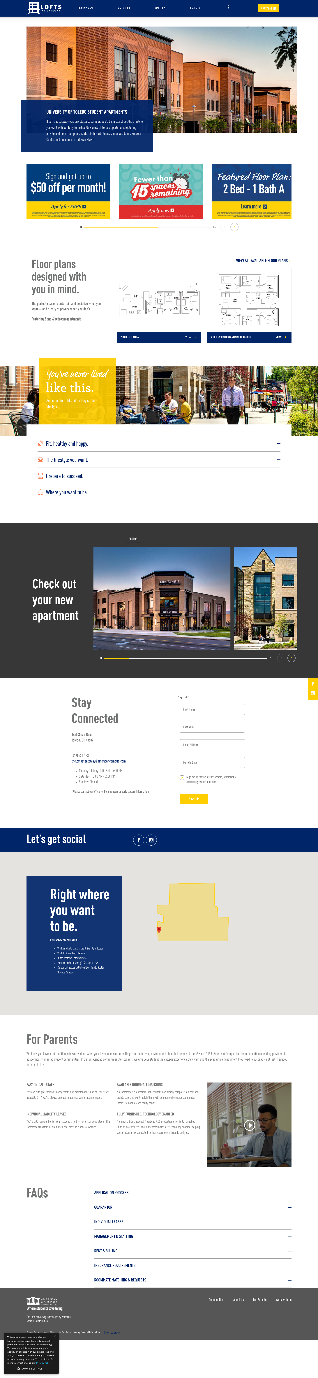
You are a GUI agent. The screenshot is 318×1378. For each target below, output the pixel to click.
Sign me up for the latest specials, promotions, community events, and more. (211, 779)
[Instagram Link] (313, 693)
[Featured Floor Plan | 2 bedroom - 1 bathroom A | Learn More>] (254, 191)
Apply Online (268, 9)
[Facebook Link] (313, 684)
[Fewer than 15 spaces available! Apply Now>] (161, 191)
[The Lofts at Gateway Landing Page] (43, 8)
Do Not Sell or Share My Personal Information (79, 1332)
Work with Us (284, 1299)
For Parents (259, 1299)
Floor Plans (85, 8)
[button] (159, 444)
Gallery (160, 8)
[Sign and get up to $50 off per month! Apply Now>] (68, 191)
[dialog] (31, 1353)
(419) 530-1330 (81, 755)
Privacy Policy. (44, 1362)
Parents (195, 8)
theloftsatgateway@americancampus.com (99, 761)
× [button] (54, 1336)
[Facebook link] (138, 840)
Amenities (124, 8)
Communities (216, 1299)
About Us (238, 1299)
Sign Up (194, 799)
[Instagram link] (151, 840)
